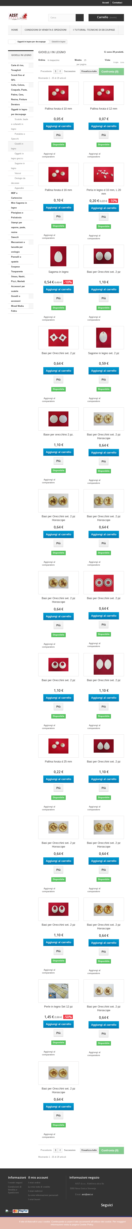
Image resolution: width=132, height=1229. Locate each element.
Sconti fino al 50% (17, 77)
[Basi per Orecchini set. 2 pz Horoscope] (103, 419)
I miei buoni (34, 1199)
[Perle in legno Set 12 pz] (58, 991)
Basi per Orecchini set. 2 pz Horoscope (104, 436)
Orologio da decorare (18, 180)
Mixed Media (17, 306)
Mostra (78, 60)
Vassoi (17, 173)
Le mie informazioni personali (43, 1195)
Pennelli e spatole (16, 259)
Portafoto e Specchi (18, 136)
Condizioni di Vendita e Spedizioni (45, 29)
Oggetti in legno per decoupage (19, 112)
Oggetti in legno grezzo (17, 156)
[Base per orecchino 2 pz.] (58, 419)
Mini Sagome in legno (19, 205)
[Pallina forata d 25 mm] (58, 746)
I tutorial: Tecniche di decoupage (94, 29)
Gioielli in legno (17, 146)
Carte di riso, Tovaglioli (17, 67)
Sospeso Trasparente (17, 269)
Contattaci (117, 2)
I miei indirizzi (35, 1191)
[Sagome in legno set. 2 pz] (103, 338)
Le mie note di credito (39, 1187)
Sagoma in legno (58, 271)
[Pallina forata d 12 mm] (103, 93)
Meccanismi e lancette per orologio (18, 247)
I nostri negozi (15, 1182)
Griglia (115, 62)
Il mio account (38, 1177)
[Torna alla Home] (11, 42)
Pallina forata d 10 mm (58, 108)
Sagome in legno (18, 165)
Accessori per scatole (18, 288)
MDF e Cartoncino (16, 195)
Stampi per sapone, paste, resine (18, 227)
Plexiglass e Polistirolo (17, 215)
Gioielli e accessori (16, 298)
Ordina (41, 60)
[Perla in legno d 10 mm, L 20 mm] (103, 174)
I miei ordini (34, 1182)
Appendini (19, 188)
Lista (122, 62)
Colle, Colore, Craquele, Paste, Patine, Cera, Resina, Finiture (19, 92)
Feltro (14, 311)
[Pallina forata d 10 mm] (58, 93)
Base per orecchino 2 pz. (58, 434)
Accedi (105, 2)
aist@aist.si (87, 1194)
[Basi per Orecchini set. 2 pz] (103, 256)
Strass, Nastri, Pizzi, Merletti (18, 279)
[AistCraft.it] (25, 16)
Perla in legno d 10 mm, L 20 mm (104, 191)
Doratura (15, 104)
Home (14, 29)
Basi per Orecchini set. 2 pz (104, 271)
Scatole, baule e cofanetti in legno (19, 124)
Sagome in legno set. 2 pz (103, 353)
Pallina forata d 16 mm (58, 190)
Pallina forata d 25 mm (58, 761)
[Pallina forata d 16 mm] (58, 174)
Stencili (15, 237)
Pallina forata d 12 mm (103, 108)
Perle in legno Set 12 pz (58, 1006)
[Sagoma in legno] (58, 256)
